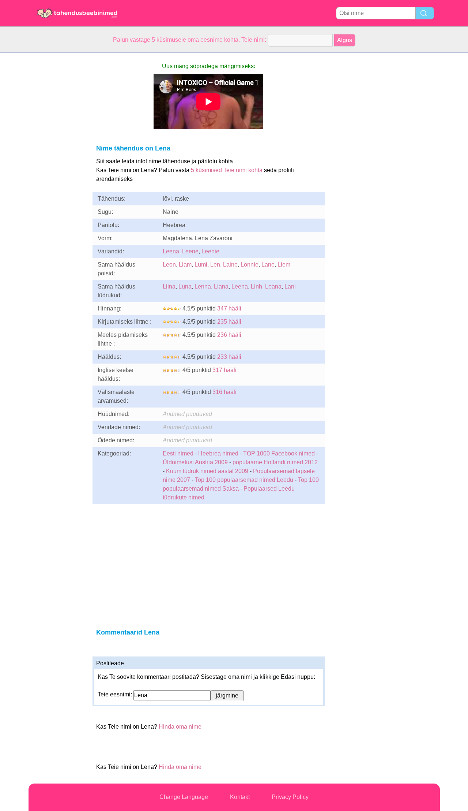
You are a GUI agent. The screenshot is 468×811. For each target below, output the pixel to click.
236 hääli (229, 335)
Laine (230, 264)
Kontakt (240, 797)
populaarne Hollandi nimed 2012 (275, 462)
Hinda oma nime (180, 726)
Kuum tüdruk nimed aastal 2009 (207, 471)
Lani (290, 286)
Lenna (203, 286)
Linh (256, 286)
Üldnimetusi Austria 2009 (195, 462)
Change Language (183, 797)
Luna (185, 286)
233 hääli (229, 357)
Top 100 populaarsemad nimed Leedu (244, 480)
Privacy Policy (290, 797)
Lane (268, 264)
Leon (169, 264)
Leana (273, 286)
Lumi (201, 264)
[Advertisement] (58, 162)
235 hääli (229, 322)
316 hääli (224, 392)
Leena (171, 251)
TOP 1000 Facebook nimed (279, 453)
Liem (284, 264)
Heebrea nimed (218, 453)
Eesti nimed (178, 453)
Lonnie (249, 264)
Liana (221, 286)
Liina (169, 286)
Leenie (210, 251)
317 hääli (224, 370)
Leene (190, 251)
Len (215, 264)
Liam (185, 264)
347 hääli (229, 308)
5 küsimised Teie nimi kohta (227, 170)
